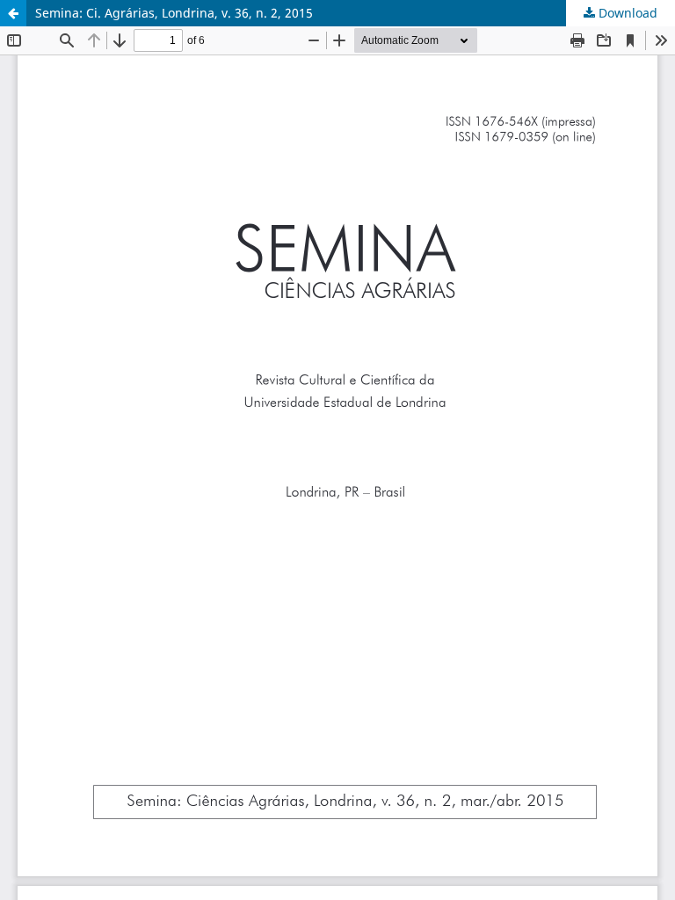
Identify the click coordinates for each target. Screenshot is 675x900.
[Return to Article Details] (13, 13)
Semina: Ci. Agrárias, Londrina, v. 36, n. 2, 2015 (174, 12)
